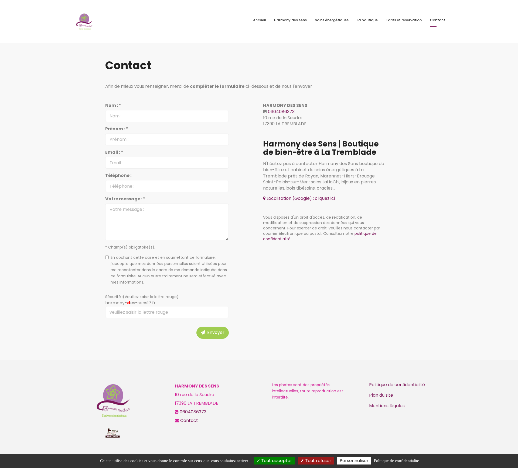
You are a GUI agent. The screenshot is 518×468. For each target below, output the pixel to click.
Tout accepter (276, 460)
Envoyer (214, 332)
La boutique (367, 20)
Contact (437, 20)
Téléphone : (118, 176)
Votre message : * (125, 199)
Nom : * (113, 106)
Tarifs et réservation (404, 20)
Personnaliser (354, 460)
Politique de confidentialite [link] (396, 461)
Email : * (114, 152)
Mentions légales (387, 406)
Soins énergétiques (332, 20)
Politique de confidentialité (397, 385)
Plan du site (381, 395)
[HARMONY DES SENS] (84, 21)
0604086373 (281, 112)
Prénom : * (116, 129)
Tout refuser (317, 460)
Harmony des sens (290, 20)
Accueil (259, 20)
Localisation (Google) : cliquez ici (300, 198)
